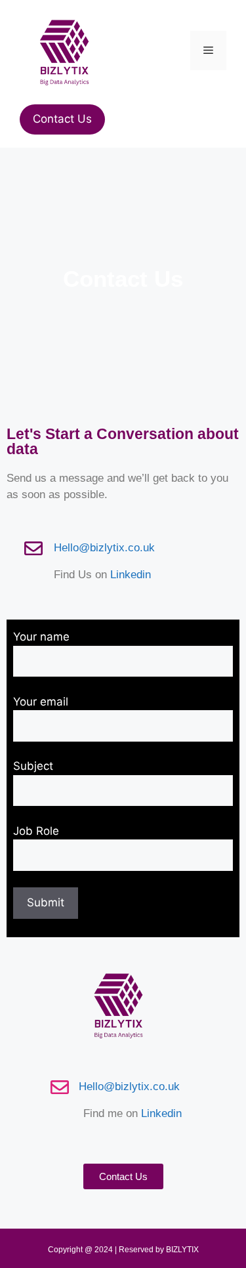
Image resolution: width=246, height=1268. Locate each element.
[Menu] (208, 50)
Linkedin (130, 574)
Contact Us (62, 118)
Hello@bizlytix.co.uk (104, 547)
